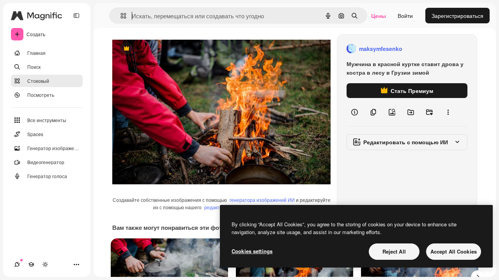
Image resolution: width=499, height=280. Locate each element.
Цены (378, 15)
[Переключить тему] (45, 264)
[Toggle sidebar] (76, 15)
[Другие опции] (448, 112)
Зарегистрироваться (457, 15)
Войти (405, 15)
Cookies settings (252, 251)
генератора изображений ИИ (262, 199)
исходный (164, 49)
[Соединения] (17, 264)
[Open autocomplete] (120, 16)
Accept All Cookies (453, 251)
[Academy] (31, 264)
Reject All (394, 251)
